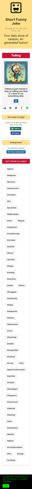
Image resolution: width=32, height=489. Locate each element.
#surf (9, 221)
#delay (10, 305)
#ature (21, 285)
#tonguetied (12, 350)
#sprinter (11, 376)
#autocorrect (13, 188)
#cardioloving (13, 234)
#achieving (12, 298)
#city (21, 363)
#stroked (11, 240)
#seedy (20, 454)
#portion (11, 259)
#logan (10, 266)
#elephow (11, 175)
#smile (10, 285)
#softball (11, 460)
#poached (11, 208)
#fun (9, 454)
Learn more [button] (7, 481)
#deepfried (12, 311)
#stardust (11, 279)
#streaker (11, 195)
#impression (12, 324)
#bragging (11, 292)
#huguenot (12, 395)
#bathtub (11, 415)
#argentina (12, 227)
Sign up (17, 128)
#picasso (11, 182)
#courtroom (12, 402)
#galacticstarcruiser (16, 370)
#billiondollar (12, 214)
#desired (11, 408)
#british (10, 434)
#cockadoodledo (14, 447)
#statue (10, 318)
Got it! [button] (6, 486)
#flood (10, 253)
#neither (10, 247)
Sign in (17, 133)
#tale (9, 421)
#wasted (11, 357)
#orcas (10, 363)
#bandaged (12, 389)
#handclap (11, 337)
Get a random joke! (17, 152)
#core (9, 331)
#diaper (21, 221)
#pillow (10, 441)
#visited (10, 382)
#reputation (12, 428)
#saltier (10, 344)
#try (9, 201)
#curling (10, 272)
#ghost (10, 169)
